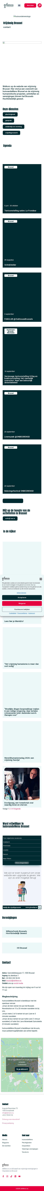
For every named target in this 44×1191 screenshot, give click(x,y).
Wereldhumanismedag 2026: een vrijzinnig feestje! (19, 759)
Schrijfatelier (10, 265)
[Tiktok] (11, 1176)
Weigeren (22, 603)
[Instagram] (7, 1176)
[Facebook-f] (3, 1176)
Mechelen (10, 333)
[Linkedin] (15, 1176)
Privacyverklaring (22, 613)
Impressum (31, 613)
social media (18, 983)
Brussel (11, 167)
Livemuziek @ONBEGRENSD (17, 436)
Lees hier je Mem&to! (14, 621)
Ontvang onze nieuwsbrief (11, 1119)
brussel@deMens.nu (13, 981)
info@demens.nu (8, 1113)
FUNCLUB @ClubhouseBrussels (18, 319)
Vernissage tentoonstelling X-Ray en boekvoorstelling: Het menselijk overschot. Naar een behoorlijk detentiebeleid (20, 379)
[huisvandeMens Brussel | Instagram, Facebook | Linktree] (13, 983)
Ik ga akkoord (22, 1069)
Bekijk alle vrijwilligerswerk (12, 907)
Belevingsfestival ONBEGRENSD (19, 491)
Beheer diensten (21, 593)
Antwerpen (11, 330)
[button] (41, 579)
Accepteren (22, 598)
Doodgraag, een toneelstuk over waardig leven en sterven (19, 804)
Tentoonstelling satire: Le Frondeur (20, 210)
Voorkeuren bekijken (22, 609)
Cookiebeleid (12, 613)
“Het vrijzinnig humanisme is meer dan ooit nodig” (21, 665)
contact (7, 27)
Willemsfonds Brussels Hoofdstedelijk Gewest (16, 932)
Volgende (17, 809)
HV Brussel (22, 948)
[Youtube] (19, 1176)
